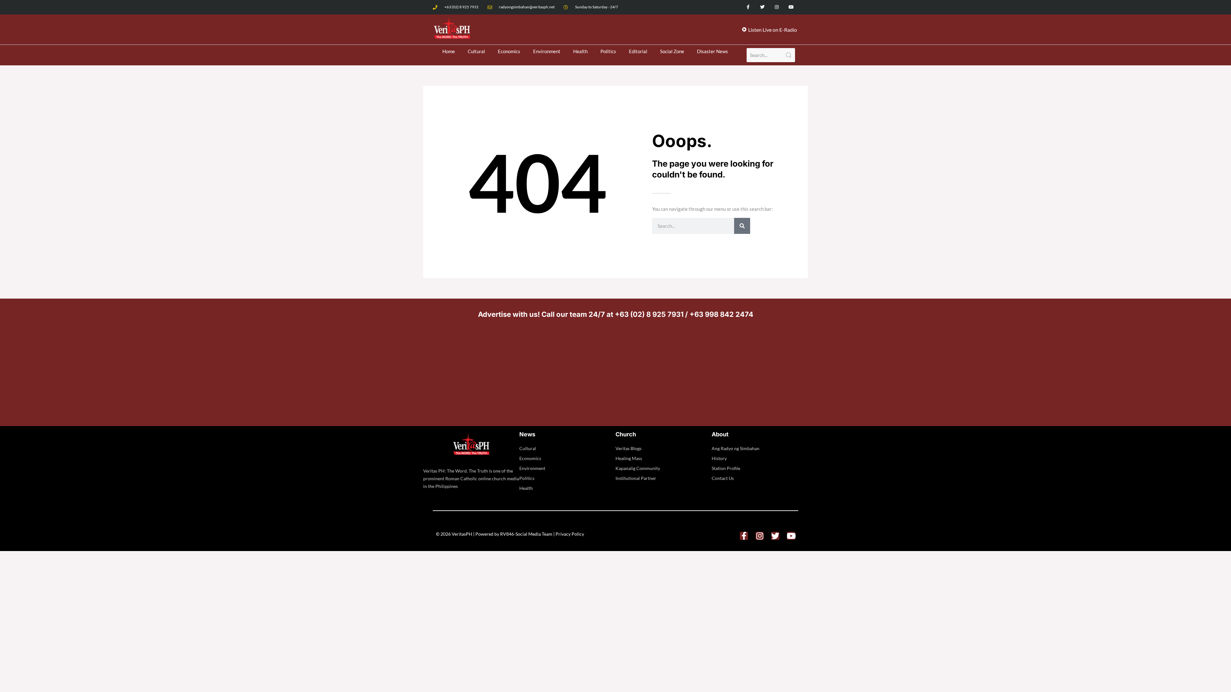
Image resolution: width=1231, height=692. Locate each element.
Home (448, 51)
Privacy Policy (570, 534)
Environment (546, 51)
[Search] (742, 226)
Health (580, 51)
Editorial (638, 51)
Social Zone (672, 51)
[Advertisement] (615, 370)
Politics (608, 51)
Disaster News (712, 51)
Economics (509, 51)
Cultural (476, 51)
